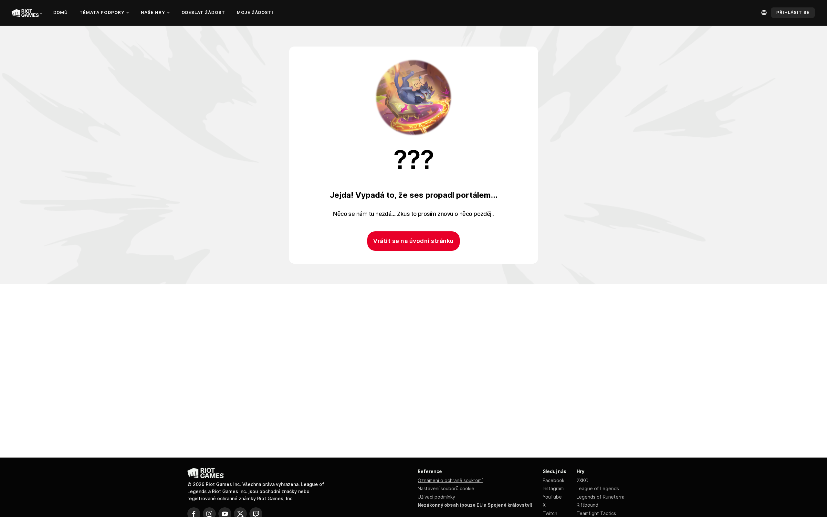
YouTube (552, 497)
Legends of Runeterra (600, 497)
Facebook (553, 480)
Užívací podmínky (436, 497)
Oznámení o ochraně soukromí (450, 480)
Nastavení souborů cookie (446, 488)
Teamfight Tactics (596, 513)
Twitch (550, 513)
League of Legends (598, 488)
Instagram (553, 488)
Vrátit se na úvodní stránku (413, 240)
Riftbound (587, 505)
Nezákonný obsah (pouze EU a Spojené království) (475, 505)
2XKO (583, 480)
